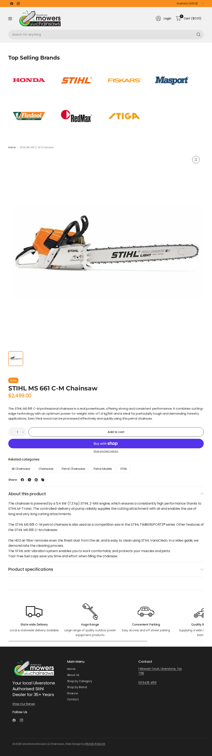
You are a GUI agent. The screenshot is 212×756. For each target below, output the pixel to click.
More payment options (106, 451)
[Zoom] (196, 159)
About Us (73, 675)
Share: (12, 479)
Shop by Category (79, 681)
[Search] (198, 34)
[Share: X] (29, 479)
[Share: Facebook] (22, 479)
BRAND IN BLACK (95, 744)
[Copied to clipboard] (42, 479)
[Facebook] (11, 3)
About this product (27, 494)
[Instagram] (18, 3)
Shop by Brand (77, 687)
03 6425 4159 (147, 683)
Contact (73, 699)
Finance (72, 693)
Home (12, 147)
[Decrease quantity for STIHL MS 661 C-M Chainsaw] (11, 432)
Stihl (13, 380)
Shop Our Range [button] (23, 704)
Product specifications (30, 569)
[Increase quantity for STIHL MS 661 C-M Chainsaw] (23, 432)
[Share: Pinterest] (36, 479)
